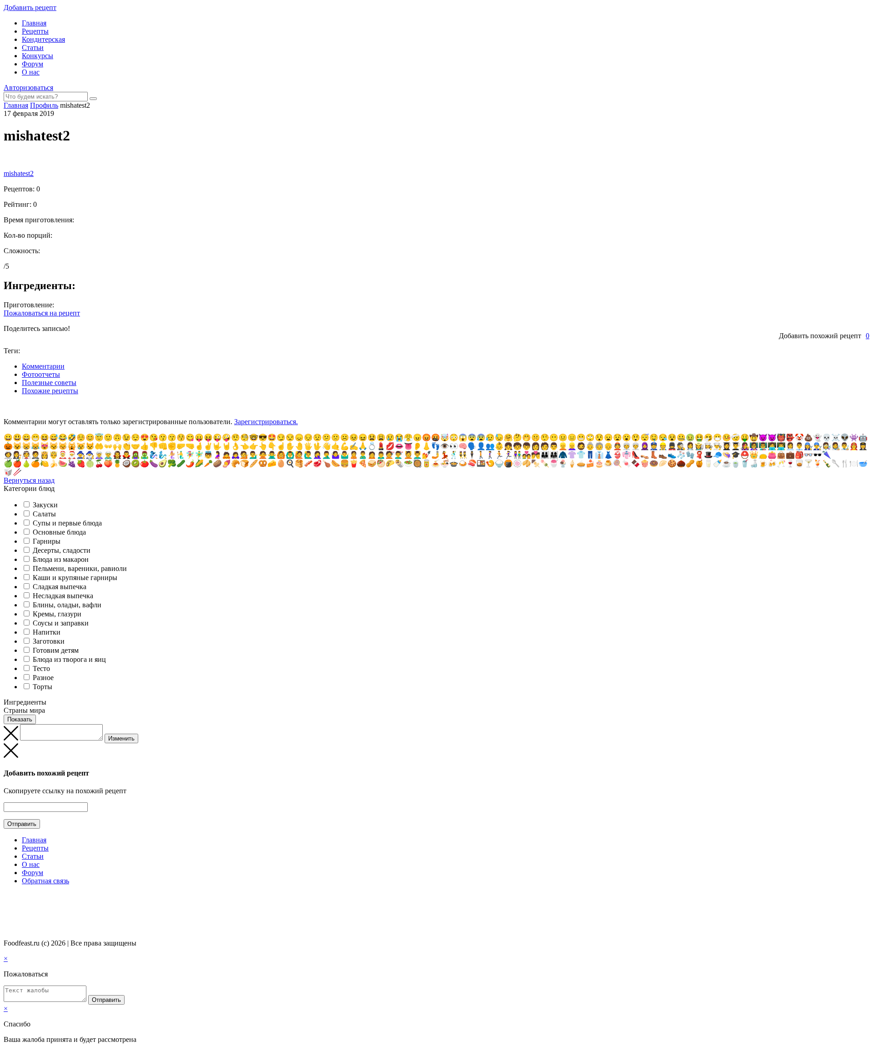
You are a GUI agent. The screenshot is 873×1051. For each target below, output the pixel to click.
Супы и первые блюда (67, 523)
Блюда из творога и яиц (69, 659)
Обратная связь (45, 881)
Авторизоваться (28, 87)
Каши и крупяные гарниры (75, 577)
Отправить (21, 824)
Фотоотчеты (41, 374)
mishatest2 (19, 173)
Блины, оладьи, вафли (67, 605)
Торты (42, 687)
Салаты (44, 514)
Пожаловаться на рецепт (42, 313)
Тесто (41, 668)
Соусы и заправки (61, 623)
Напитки (46, 632)
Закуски (45, 505)
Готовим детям (56, 650)
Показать (19, 719)
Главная (34, 23)
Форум (32, 64)
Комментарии (43, 366)
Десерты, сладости (61, 550)
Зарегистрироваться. (266, 421)
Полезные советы (49, 382)
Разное (43, 677)
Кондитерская (43, 39)
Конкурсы (37, 56)
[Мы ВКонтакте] (8, 898)
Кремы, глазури (57, 614)
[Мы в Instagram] (25, 898)
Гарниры (46, 541)
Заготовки (49, 641)
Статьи (33, 47)
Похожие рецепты (50, 391)
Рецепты (35, 31)
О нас (31, 72)
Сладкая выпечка (59, 587)
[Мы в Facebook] (16, 898)
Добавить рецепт (30, 7)
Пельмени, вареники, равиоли (80, 568)
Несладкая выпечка (63, 596)
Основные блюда (59, 532)
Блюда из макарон (61, 559)
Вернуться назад (29, 480)
